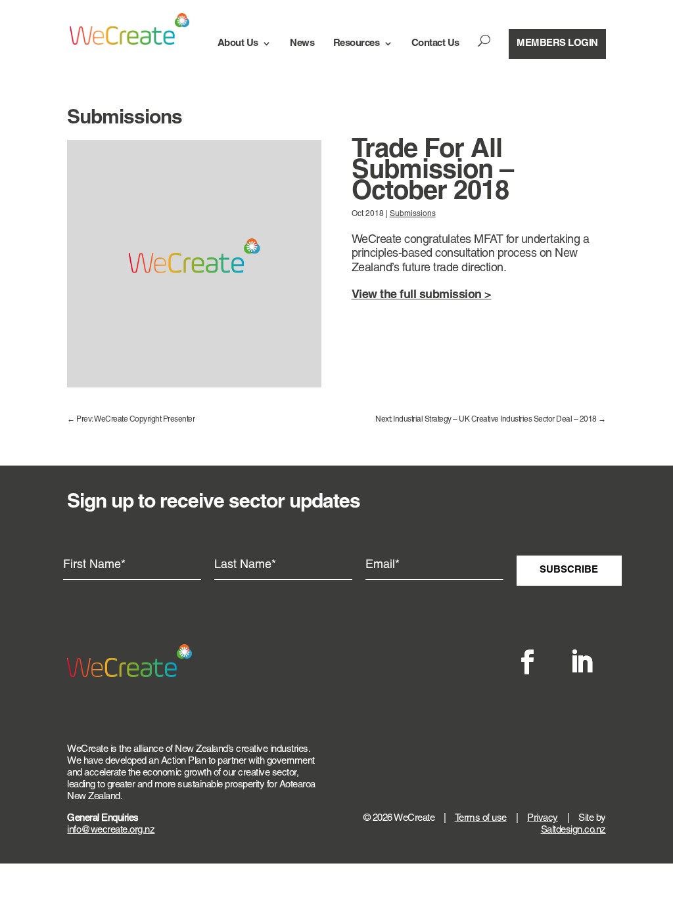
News (302, 43)
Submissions (413, 214)
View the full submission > (422, 295)
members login (557, 43)
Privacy (542, 818)
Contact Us (435, 43)
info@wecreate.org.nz (110, 830)
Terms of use (481, 818)
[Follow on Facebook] (527, 662)
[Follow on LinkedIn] (581, 662)
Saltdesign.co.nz (573, 830)
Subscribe (569, 570)
